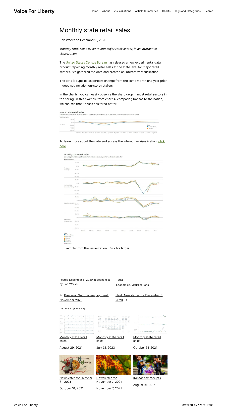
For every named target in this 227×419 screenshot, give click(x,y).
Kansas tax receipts (147, 378)
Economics (103, 279)
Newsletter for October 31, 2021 (75, 379)
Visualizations (140, 284)
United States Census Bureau (86, 62)
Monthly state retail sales (73, 339)
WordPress (205, 405)
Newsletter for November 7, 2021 (109, 379)
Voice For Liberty (34, 11)
